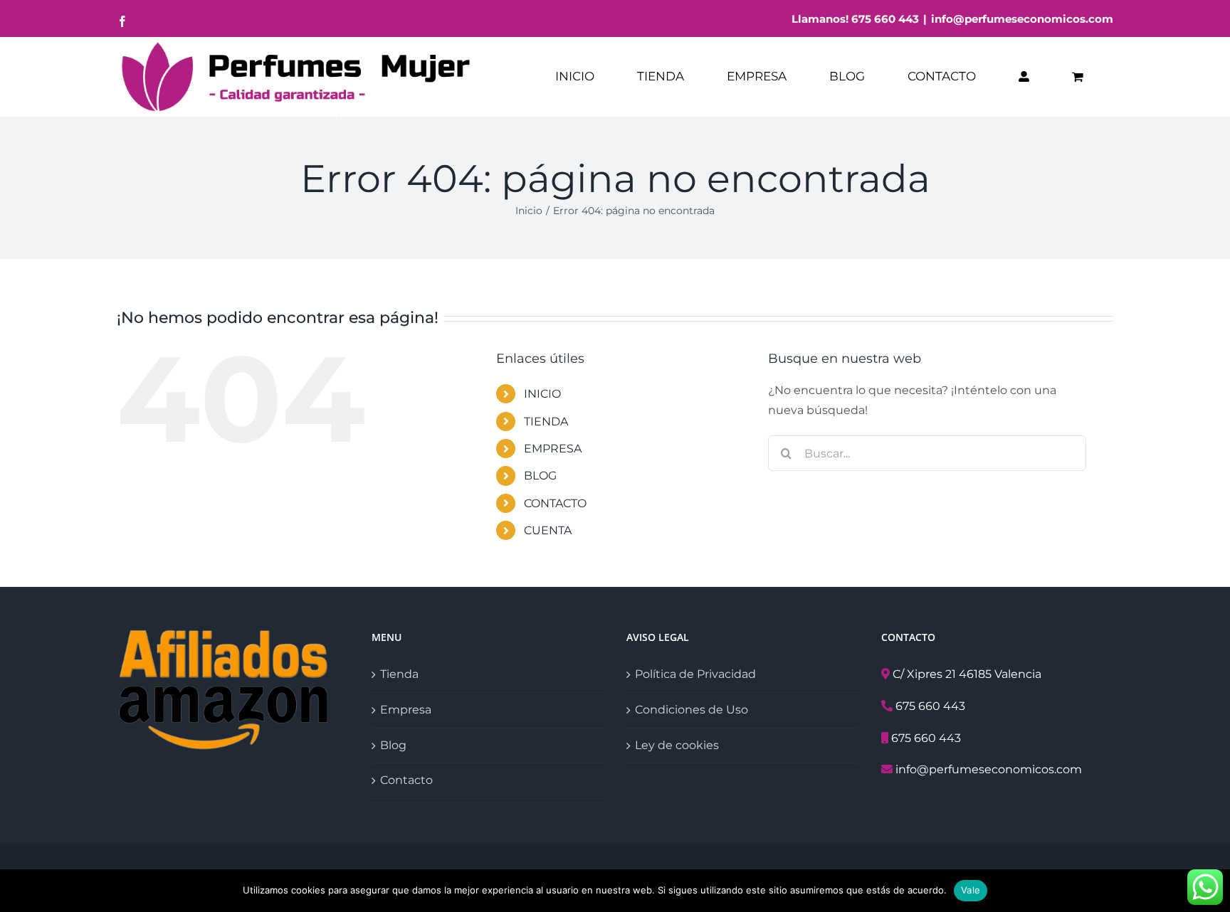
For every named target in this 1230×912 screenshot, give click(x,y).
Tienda (399, 674)
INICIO (542, 394)
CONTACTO (555, 503)
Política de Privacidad (695, 674)
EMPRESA (553, 448)
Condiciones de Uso (691, 709)
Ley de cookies (677, 745)
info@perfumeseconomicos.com (1022, 19)
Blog (393, 745)
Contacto (406, 780)
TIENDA (546, 421)
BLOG (540, 475)
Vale (970, 890)
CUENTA (548, 530)
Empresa (405, 709)
